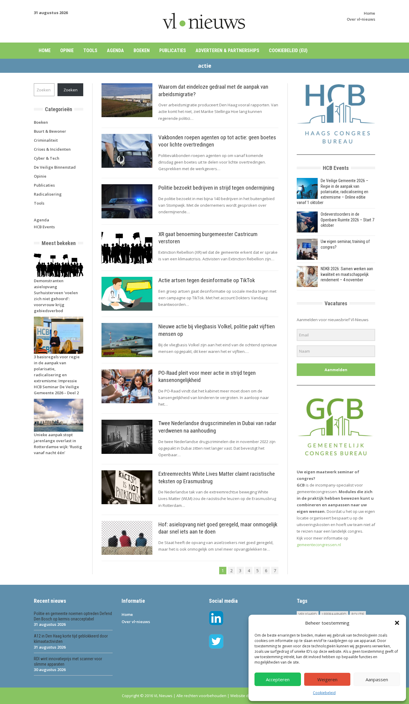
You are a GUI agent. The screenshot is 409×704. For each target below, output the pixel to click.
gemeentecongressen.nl (319, 544)
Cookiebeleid (324, 692)
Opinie (67, 50)
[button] (397, 623)
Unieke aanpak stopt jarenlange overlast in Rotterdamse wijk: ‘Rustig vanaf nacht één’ (58, 443)
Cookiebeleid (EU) (288, 50)
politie (358, 614)
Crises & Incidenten (52, 149)
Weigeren (327, 679)
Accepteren (278, 679)
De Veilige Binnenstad (55, 167)
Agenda (115, 50)
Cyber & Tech (46, 158)
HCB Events (44, 226)
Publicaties (172, 50)
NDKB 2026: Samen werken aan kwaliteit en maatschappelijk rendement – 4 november (347, 274)
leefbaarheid (334, 614)
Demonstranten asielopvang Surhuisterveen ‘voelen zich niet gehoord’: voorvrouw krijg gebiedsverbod (56, 295)
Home (369, 13)
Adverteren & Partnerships (227, 50)
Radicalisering (48, 194)
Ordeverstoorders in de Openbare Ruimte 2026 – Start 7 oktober (347, 219)
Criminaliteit (46, 140)
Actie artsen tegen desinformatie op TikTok (206, 280)
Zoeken (70, 90)
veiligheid (308, 614)
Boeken (142, 50)
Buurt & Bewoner (50, 131)
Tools (90, 50)
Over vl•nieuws (361, 19)
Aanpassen (377, 679)
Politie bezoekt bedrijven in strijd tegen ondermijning (216, 187)
